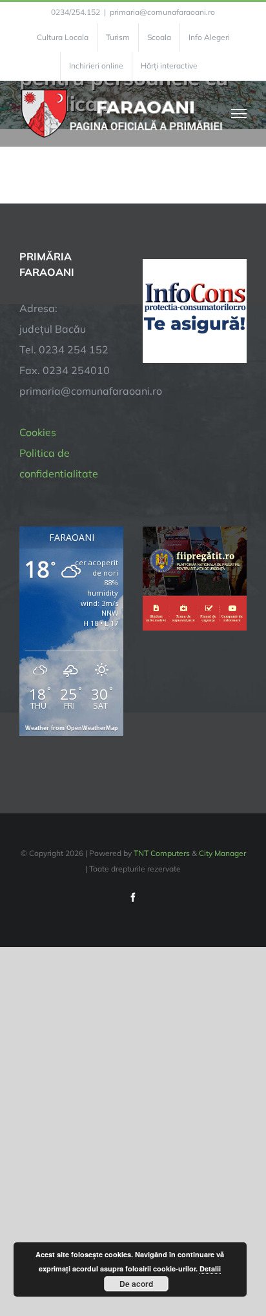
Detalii (210, 1268)
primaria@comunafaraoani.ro (162, 12)
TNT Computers (162, 853)
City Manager (222, 853)
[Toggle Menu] (239, 113)
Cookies (37, 432)
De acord (136, 1284)
